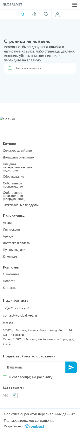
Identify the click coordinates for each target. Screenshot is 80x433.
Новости (9, 281)
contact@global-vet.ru (20, 315)
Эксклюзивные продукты (21, 205)
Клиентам (10, 256)
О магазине (11, 274)
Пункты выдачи (14, 249)
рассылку (44, 377)
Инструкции (11, 229)
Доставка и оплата (16, 243)
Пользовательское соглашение (29, 421)
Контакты (9, 287)
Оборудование (13, 176)
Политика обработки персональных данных (39, 414)
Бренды (8, 236)
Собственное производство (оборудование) (14, 196)
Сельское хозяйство (17, 150)
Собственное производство (13, 185)
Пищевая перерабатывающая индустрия (17, 167)
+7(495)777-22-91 (16, 308)
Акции (7, 222)
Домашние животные (18, 157)
